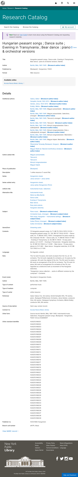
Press (37, 445)
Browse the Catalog (30, 27)
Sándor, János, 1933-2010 (39, 104)
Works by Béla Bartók (37, 195)
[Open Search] (68, 3)
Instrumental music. (36, 192)
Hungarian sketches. (37, 208)
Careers (37, 448)
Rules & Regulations (66, 443)
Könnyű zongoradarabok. (38, 162)
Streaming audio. (36, 227)
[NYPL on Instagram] (66, 458)
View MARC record (9, 431)
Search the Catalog (11, 27)
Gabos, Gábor (34, 99)
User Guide (23, 35)
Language (63, 448)
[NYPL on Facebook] (57, 458)
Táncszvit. (33, 160)
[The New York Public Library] (3, 3)
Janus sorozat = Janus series (40, 178)
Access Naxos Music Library (39, 310)
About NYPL (64, 445)
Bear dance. (34, 202)
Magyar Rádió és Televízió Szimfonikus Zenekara (46, 149)
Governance (50, 450)
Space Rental (39, 450)
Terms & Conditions (52, 448)
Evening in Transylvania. (38, 200)
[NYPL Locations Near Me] (62, 3)
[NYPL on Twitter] (62, 458)
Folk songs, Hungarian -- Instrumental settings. (45, 216)
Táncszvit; (33, 157)
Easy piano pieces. (36, 205)
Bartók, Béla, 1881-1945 (38, 65)
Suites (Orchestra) (36, 224)
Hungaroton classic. (36, 182)
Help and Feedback (69, 475)
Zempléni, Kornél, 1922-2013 (39, 101)
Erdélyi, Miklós (35, 106)
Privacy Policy (50, 443)
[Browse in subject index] (49, 211)
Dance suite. (34, 197)
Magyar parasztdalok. (37, 155)
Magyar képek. (35, 165)
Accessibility (39, 443)
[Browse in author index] (56, 65)
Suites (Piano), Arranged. (38, 221)
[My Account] (56, 3)
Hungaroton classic (36, 176)
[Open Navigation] (74, 3)
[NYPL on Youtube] (71, 458)
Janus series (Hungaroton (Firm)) (41, 185)
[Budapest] (34, 168)
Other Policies (50, 445)
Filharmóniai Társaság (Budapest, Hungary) (44, 144)
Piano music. (34, 211)
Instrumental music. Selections (40, 189)
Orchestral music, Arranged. (39, 214)
